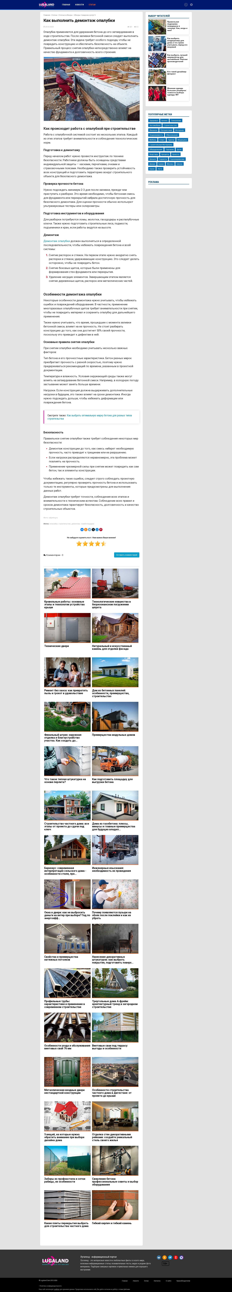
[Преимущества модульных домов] (115, 717)
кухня (152, 169)
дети (179, 149)
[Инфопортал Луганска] (46, 7)
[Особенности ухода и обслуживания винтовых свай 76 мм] (67, 1028)
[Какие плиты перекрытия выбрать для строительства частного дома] (67, 1205)
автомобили (155, 125)
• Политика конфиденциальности (50, 1286)
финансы (153, 130)
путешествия (166, 130)
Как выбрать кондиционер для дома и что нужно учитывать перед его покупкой (177, 42)
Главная (47, 15)
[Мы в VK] (159, 1257)
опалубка (53, 524)
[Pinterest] (100, 529)
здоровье (154, 120)
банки (161, 164)
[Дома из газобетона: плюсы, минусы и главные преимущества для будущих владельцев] (115, 806)
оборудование (156, 149)
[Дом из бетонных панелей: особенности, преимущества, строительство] (115, 672)
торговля (170, 149)
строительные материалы (161, 145)
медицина (182, 140)
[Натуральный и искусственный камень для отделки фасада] (115, 628)
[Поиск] (186, 4)
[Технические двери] (67, 628)
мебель (153, 140)
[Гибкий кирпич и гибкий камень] (115, 1205)
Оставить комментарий (126, 555)
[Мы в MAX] (181, 1257)
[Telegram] (89, 529)
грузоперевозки (177, 159)
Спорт (162, 140)
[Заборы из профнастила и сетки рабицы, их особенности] (67, 1161)
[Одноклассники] (85, 529)
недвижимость (156, 135)
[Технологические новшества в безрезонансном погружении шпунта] (115, 584)
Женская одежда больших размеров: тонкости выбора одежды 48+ (176, 91)
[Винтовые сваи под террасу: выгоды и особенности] (115, 1028)
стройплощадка (87, 524)
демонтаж (75, 524)
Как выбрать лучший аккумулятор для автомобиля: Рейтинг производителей (177, 58)
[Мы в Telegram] (170, 1257)
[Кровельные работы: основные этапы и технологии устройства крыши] (67, 584)
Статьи (54, 15)
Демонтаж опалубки (57, 241)
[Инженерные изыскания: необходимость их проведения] (115, 850)
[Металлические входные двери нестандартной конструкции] (67, 1072)
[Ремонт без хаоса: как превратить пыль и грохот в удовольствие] (67, 672)
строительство (64, 524)
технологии (176, 120)
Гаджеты (163, 159)
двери (152, 164)
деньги (153, 159)
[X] (93, 529)
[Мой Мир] (97, 529)
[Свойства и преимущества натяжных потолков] (67, 939)
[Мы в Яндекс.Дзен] (176, 1257)
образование (172, 135)
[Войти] (191, 4)
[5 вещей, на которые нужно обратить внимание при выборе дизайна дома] (67, 1116)
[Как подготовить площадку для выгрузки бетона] (115, 761)
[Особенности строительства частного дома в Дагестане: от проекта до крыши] (115, 1072)
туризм (171, 140)
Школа (179, 164)
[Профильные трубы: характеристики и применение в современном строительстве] (67, 983)
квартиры (154, 154)
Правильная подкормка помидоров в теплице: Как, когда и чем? (177, 26)
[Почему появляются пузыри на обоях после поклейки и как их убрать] (115, 894)
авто (160, 169)
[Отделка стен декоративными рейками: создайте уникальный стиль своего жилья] (115, 1116)
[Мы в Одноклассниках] (164, 1257)
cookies (56, 1289)
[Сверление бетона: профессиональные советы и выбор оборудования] (115, 1161)
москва (170, 164)
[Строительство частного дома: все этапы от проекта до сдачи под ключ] (67, 806)
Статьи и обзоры (66, 15)
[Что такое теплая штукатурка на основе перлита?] (67, 761)
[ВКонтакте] (82, 529)
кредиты (165, 154)
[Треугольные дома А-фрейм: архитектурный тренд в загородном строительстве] (115, 983)
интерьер (179, 130)
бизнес (165, 120)
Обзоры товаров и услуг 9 (84, 15)
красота (175, 154)
